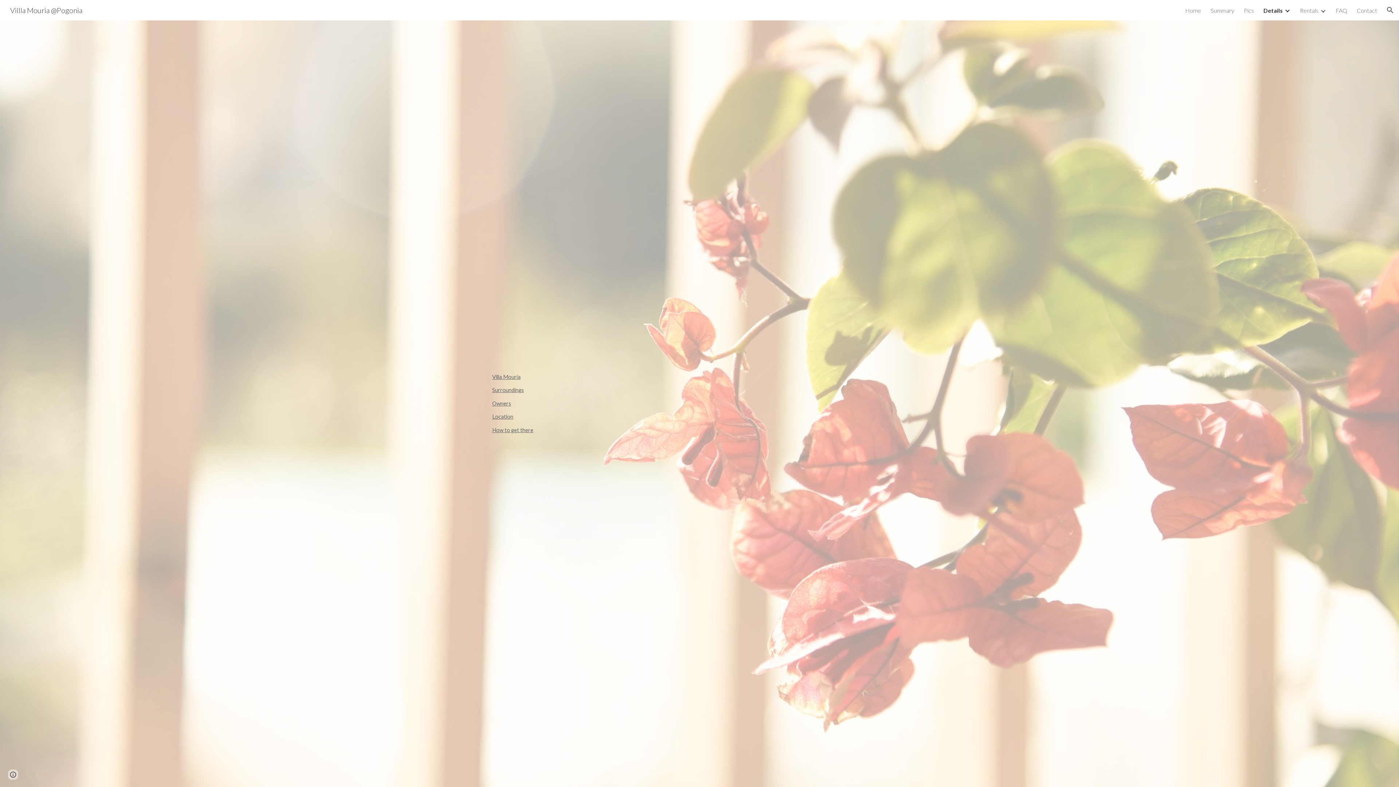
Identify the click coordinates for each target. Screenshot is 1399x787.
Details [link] (1273, 10)
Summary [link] (1222, 10)
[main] (699, 404)
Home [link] (1193, 10)
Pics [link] (1249, 10)
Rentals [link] (1309, 10)
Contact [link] (1367, 10)
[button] (1390, 10)
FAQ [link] (1341, 10)
